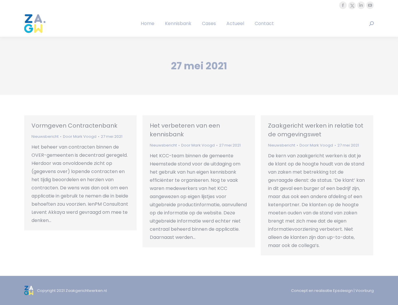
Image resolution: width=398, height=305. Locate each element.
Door (79, 136)
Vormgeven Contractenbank (74, 125)
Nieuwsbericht (45, 136)
